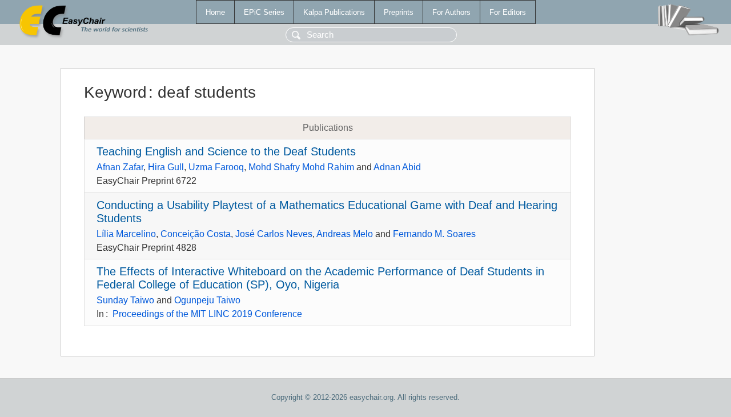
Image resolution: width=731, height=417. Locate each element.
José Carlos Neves (273, 234)
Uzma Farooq (216, 167)
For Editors (507, 12)
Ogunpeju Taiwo (207, 300)
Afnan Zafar (120, 167)
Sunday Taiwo (125, 300)
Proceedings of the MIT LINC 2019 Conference (207, 314)
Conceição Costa (195, 234)
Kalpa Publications (334, 12)
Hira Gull (166, 167)
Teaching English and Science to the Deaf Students (226, 151)
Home (215, 12)
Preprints (398, 12)
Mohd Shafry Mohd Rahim (301, 167)
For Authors (451, 12)
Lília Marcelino (126, 234)
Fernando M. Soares (434, 234)
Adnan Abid (397, 167)
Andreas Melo (344, 234)
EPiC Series (264, 12)
